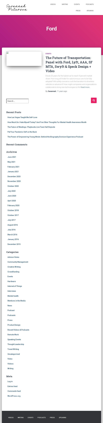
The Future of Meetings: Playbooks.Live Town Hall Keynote (31, 127)
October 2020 (13, 186)
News (10, 306)
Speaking (90, 11)
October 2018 (13, 210)
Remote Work (13, 335)
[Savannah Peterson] (16, 7)
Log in (10, 381)
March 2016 (12, 235)
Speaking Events (14, 340)
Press (78, 11)
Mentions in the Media (16, 301)
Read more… (85, 87)
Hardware (12, 281)
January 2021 (13, 172)
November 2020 (14, 181)
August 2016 (13, 225)
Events (77, 4)
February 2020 (13, 205)
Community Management (18, 262)
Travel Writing (13, 349)
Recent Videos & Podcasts (18, 330)
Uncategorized (14, 354)
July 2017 (11, 220)
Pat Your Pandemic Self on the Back (22, 132)
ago (62, 91)
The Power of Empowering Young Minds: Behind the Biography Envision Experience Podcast (45, 137)
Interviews (12, 291)
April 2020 (12, 201)
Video (10, 359)
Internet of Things (15, 286)
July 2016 (11, 230)
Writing (65, 4)
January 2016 (13, 239)
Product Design (14, 325)
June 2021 (12, 157)
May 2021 (11, 162)
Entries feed (12, 386)
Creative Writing (14, 267)
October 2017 (13, 215)
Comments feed (14, 391)
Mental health (13, 296)
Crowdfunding (13, 272)
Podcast (11, 310)
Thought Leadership (16, 344)
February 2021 (13, 167)
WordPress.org (14, 396)
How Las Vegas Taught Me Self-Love (22, 117)
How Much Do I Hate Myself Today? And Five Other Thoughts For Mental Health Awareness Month (47, 122)
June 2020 (12, 196)
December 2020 (14, 176)
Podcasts (90, 4)
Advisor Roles (13, 257)
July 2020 (11, 191)
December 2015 (14, 244)
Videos (53, 4)
